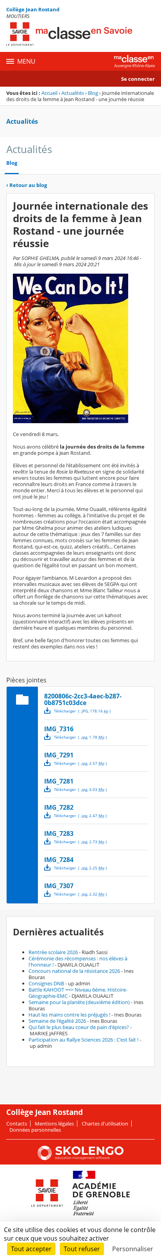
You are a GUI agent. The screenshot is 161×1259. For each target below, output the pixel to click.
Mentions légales (54, 1123)
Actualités (72, 92)
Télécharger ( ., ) (82, 711)
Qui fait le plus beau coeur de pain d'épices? (79, 1027)
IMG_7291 (58, 755)
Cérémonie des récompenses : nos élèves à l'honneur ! (78, 961)
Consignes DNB (46, 983)
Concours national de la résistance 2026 (74, 970)
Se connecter (138, 78)
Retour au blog (26, 185)
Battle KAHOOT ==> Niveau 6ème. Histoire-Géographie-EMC (78, 992)
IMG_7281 (58, 781)
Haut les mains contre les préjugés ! (69, 1014)
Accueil (49, 92)
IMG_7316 (58, 729)
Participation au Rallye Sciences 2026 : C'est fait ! (83, 1039)
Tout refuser (82, 1249)
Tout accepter (31, 1249)
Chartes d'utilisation (105, 1123)
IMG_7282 (58, 807)
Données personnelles (35, 1130)
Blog (93, 92)
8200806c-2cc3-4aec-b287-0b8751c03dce (83, 699)
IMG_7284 (58, 859)
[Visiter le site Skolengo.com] (80, 1158)
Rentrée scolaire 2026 (53, 952)
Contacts (16, 1123)
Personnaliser (132, 1249)
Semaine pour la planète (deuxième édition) (79, 1002)
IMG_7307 (58, 885)
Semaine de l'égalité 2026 (57, 1020)
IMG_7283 (58, 833)
